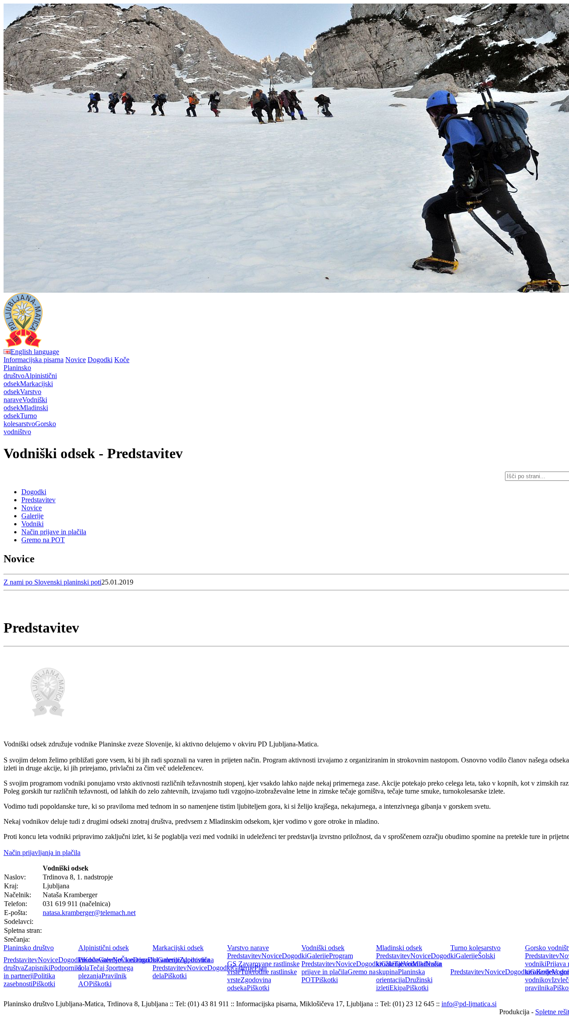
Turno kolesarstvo (475, 947)
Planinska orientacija (400, 976)
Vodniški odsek (323, 947)
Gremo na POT (43, 540)
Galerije (32, 516)
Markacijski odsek (178, 947)
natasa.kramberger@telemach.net (89, 912)
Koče (121, 359)
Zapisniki (37, 968)
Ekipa (397, 988)
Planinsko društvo (29, 947)
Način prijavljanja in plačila (42, 852)
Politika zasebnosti (29, 980)
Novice (75, 359)
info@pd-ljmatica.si (469, 1004)
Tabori (403, 964)
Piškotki (43, 984)
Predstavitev (38, 500)
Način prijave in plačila (53, 532)
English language (35, 351)
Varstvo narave (248, 947)
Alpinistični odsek (103, 947)
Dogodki (100, 359)
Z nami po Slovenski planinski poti (52, 582)
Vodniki (32, 524)
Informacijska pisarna (34, 359)
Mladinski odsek (399, 947)
